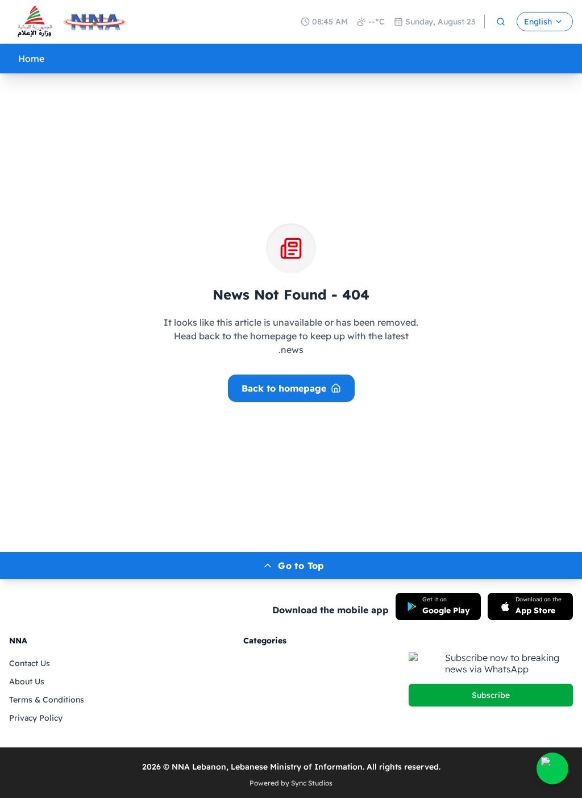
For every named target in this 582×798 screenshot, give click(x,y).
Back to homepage (284, 388)
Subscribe (491, 695)
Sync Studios (311, 783)
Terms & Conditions (46, 700)
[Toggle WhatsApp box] (552, 768)
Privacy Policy (36, 718)
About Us (26, 681)
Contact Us (29, 663)
